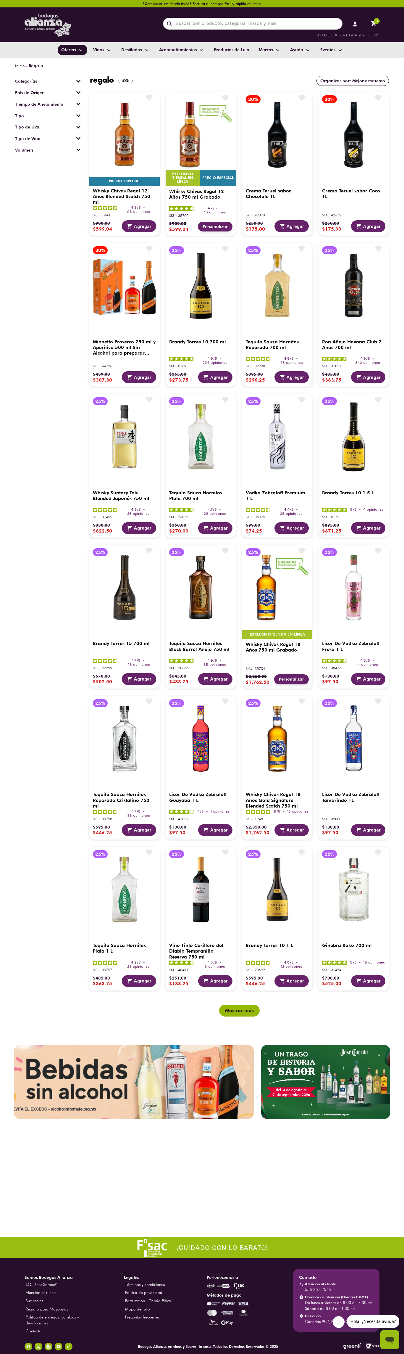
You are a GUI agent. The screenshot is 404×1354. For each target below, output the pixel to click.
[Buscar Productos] (170, 23)
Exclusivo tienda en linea (183, 178)
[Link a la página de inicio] (20, 66)
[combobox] (252, 24)
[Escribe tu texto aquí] (202, 1248)
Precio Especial (124, 181)
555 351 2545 (318, 1289)
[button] (47, 81)
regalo (36, 65)
